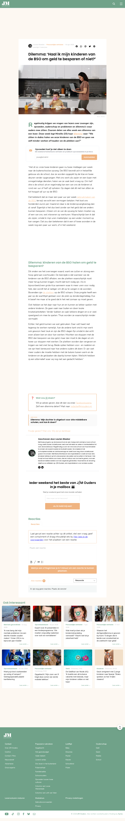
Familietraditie (40, 771)
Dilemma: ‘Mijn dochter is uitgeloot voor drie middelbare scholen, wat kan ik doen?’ (59, 421)
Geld (97, 748)
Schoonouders (40, 775)
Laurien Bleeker (39, 45)
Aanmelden (89, 157)
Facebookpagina (83, 402)
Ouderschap (101, 744)
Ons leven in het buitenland (45, 764)
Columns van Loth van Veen (46, 793)
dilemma (78, 133)
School (98, 760)
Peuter (68, 756)
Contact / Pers (10, 756)
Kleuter (68, 760)
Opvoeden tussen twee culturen (44, 780)
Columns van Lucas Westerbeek (42, 787)
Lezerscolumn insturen (15, 798)
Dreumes (69, 752)
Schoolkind (70, 764)
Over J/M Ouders (11, 748)
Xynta (120, 814)
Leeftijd (69, 744)
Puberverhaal (40, 767)
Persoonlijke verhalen (55, 45)
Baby (67, 748)
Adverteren (9, 764)
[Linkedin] (42, 467)
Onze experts (10, 767)
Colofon (8, 752)
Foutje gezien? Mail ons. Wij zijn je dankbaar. (49, 430)
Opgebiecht (39, 748)
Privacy (38, 806)
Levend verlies (40, 760)
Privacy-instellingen (74, 798)
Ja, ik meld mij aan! (62, 506)
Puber (68, 767)
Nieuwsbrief (9, 760)
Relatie (98, 756)
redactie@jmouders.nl (81, 406)
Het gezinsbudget (42, 752)
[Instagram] (39, 467)
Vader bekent (40, 756)
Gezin (98, 752)
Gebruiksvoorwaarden (43, 802)
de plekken (48, 292)
